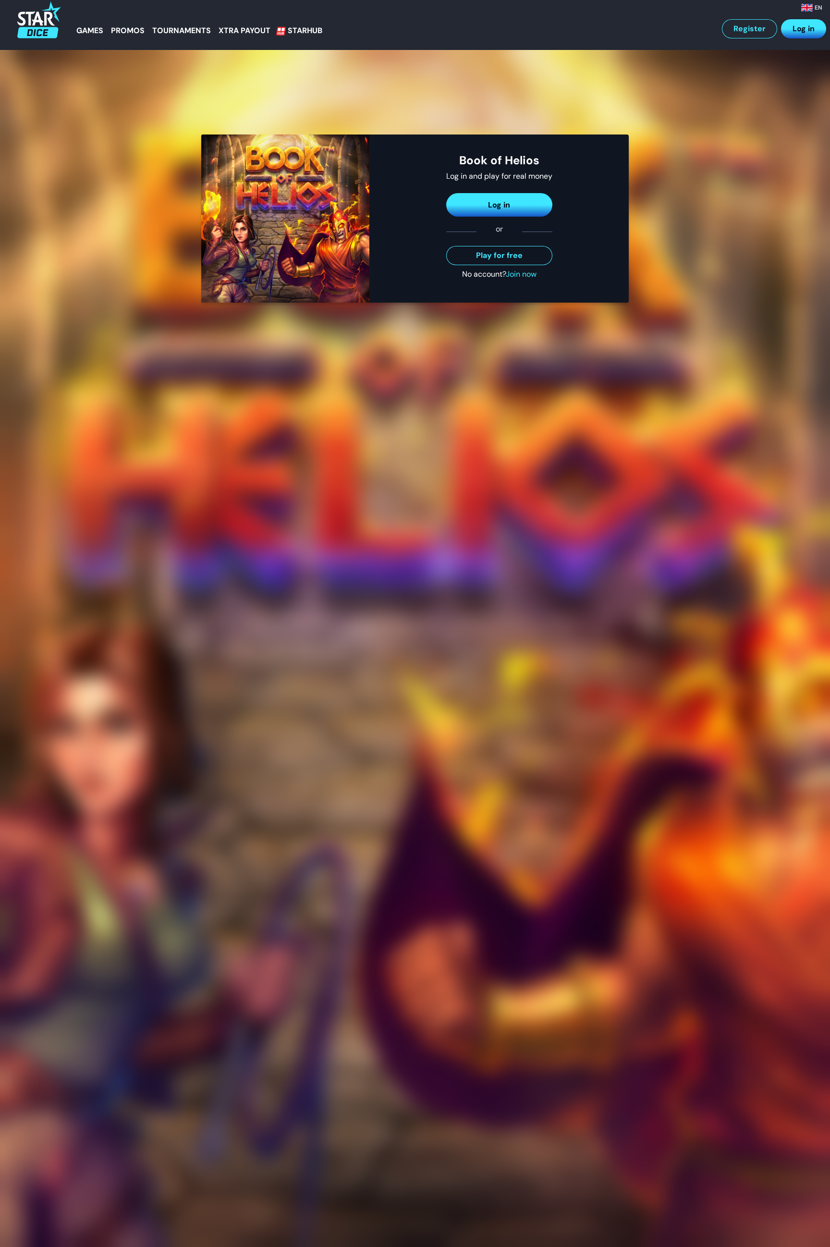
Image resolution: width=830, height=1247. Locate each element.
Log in (804, 29)
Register (749, 29)
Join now (521, 274)
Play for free (499, 255)
